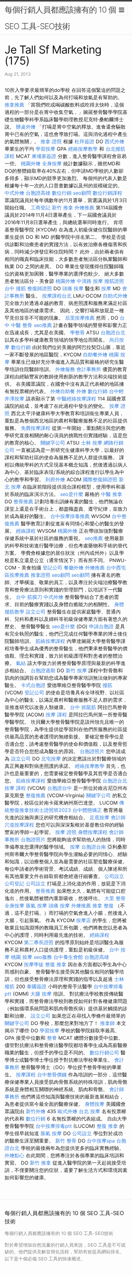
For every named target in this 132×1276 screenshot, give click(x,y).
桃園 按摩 (21, 957)
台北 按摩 (89, 1111)
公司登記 (14, 883)
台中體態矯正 (87, 810)
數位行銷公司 (104, 1052)
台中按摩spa (101, 1141)
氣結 (21, 663)
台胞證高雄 (38, 193)
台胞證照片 (92, 751)
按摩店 (83, 920)
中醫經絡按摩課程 (76, 399)
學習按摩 (45, 149)
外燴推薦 (84, 208)
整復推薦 (35, 795)
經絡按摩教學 (83, 149)
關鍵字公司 (53, 443)
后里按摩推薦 (80, 318)
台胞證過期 (43, 670)
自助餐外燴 (95, 354)
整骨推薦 (23, 501)
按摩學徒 (34, 964)
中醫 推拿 (111, 494)
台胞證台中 (59, 788)
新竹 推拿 (62, 208)
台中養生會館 (68, 957)
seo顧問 (82, 193)
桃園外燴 (31, 163)
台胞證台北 (113, 332)
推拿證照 (40, 575)
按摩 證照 (65, 832)
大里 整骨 (115, 898)
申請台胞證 (101, 626)
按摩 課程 (56, 714)
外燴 (81, 391)
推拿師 (107, 1023)
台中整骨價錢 (52, 1074)
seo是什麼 (71, 494)
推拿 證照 (51, 141)
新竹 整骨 (65, 1141)
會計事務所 (88, 369)
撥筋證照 (114, 281)
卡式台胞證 (33, 685)
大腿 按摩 (41, 994)
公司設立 (114, 876)
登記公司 (52, 568)
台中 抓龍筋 (83, 707)
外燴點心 (14, 1155)
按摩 (106, 288)
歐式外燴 (67, 1111)
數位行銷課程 (107, 193)
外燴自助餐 (62, 391)
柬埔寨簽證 (44, 156)
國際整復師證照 (100, 479)
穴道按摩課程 (19, 825)
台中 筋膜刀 (29, 597)
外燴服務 (65, 369)
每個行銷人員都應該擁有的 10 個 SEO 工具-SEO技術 (60, 18)
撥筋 (107, 685)
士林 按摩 (91, 443)
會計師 (118, 817)
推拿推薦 (14, 105)
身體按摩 (94, 1104)
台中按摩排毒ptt (54, 1126)
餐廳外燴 (73, 568)
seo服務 (43, 957)
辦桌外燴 (26, 127)
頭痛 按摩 (72, 288)
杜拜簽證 (84, 141)
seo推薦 (43, 325)
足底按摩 (99, 817)
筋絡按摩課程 (50, 641)
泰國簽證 (36, 986)
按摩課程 (26, 1074)
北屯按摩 (51, 759)
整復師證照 (39, 288)
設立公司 (35, 612)
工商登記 (40, 208)
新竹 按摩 (76, 670)
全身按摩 (52, 163)
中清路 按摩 (90, 281)
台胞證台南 (93, 847)
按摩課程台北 (57, 296)
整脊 (52, 1038)
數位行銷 (62, 193)
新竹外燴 (35, 1111)
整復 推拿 (55, 964)
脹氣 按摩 (36, 906)
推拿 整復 (103, 906)
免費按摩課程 (35, 428)
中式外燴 (14, 193)
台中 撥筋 (15, 288)
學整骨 (77, 332)
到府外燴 (55, 479)
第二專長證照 (38, 942)
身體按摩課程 (92, 832)
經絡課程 (26, 531)
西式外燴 (114, 141)
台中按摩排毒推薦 (70, 516)
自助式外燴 (115, 296)
